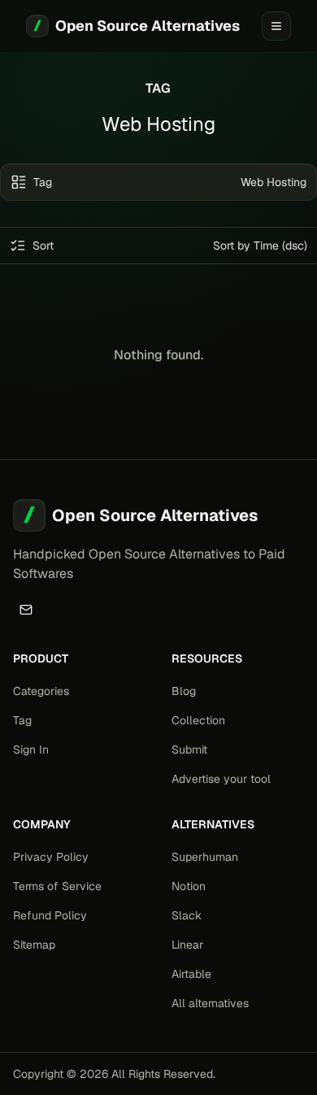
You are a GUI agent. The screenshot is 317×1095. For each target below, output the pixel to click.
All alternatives (210, 1003)
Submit (189, 749)
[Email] (26, 610)
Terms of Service (57, 886)
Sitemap (34, 944)
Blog (184, 691)
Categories (41, 691)
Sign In (31, 749)
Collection (198, 720)
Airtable (191, 974)
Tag (22, 720)
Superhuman (205, 856)
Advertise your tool (221, 778)
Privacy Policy (51, 856)
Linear (187, 944)
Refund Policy (50, 915)
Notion (189, 886)
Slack (187, 915)
